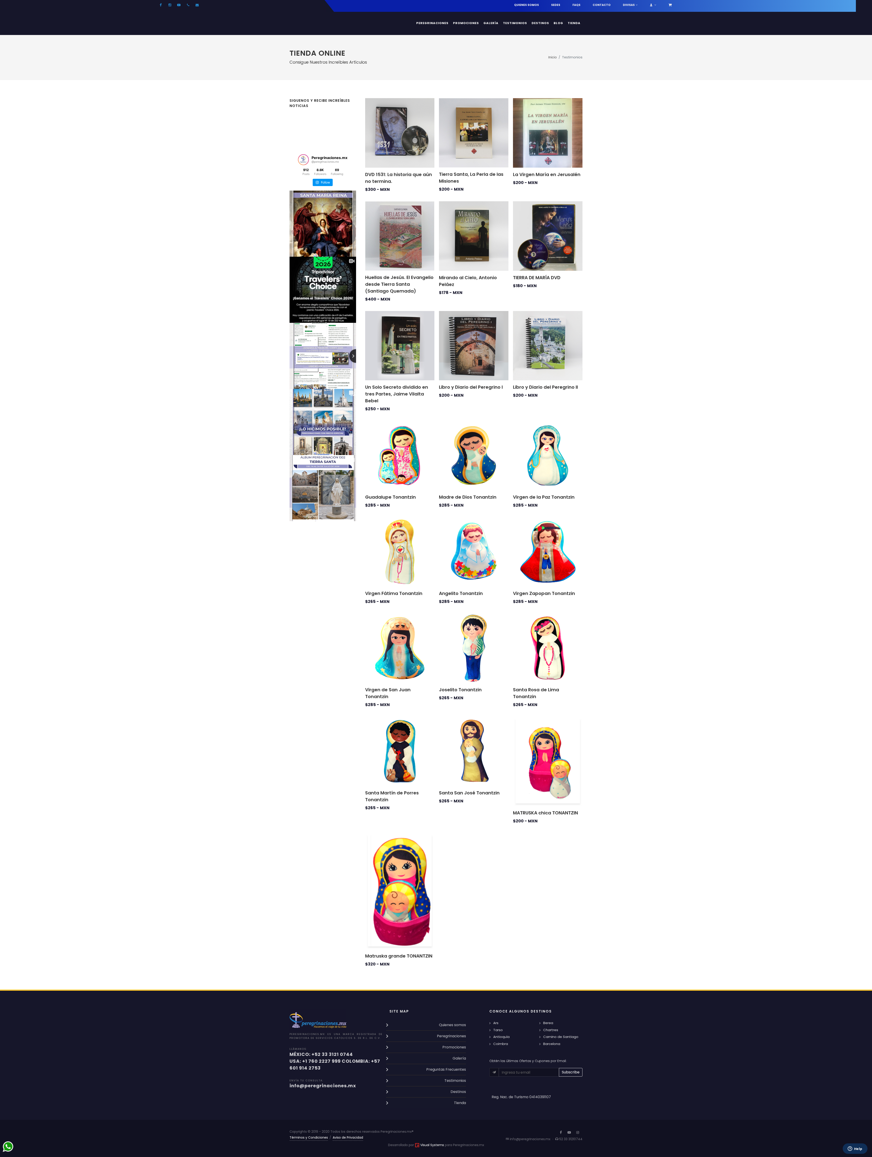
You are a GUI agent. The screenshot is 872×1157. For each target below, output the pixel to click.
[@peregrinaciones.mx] (303, 159)
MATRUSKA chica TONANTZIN (545, 813)
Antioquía (501, 1036)
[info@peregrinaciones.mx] (197, 5)
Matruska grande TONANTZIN (398, 956)
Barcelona (551, 1043)
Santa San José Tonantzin (469, 793)
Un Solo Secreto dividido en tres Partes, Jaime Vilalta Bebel (396, 394)
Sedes (555, 5)
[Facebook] (160, 5)
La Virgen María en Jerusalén (546, 174)
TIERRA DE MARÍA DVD (536, 277)
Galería (459, 1058)
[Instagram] (169, 5)
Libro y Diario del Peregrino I (471, 387)
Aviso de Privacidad (348, 1137)
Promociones (454, 1047)
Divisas (629, 5)
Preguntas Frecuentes (446, 1069)
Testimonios (455, 1080)
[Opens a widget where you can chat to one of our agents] (854, 1149)
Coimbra (500, 1043)
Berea (548, 1022)
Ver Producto (388, 158)
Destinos (458, 1091)
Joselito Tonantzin (460, 690)
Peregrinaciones (451, 1036)
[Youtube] (178, 5)
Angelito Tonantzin (461, 593)
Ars (495, 1022)
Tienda (460, 1102)
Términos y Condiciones (309, 1137)
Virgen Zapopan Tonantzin (544, 593)
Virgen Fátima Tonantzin (393, 593)
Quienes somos (526, 5)
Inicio (552, 57)
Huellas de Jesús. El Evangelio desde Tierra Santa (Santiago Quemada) (399, 284)
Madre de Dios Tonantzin (467, 497)
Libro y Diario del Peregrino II (545, 387)
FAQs (576, 5)
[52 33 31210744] (188, 5)
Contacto (602, 5)
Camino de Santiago (560, 1036)
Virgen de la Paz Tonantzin (544, 497)
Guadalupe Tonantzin (390, 497)
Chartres (550, 1030)
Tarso (498, 1030)
